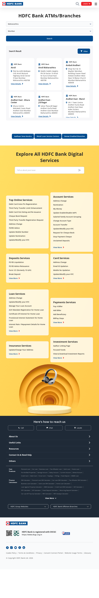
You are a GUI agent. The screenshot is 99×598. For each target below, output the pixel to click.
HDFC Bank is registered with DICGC (39, 532)
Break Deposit (15, 274)
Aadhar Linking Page (61, 346)
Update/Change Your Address (21, 350)
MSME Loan (75, 476)
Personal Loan (25, 469)
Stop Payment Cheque (62, 236)
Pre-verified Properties (28, 472)
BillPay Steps (58, 318)
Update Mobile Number (18, 232)
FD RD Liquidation (16, 262)
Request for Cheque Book (63, 233)
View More (57, 247)
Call (22, 428)
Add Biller (57, 310)
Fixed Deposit (65, 476)
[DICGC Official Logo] (17, 533)
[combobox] (49, 24)
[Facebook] (7, 547)
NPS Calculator (47, 494)
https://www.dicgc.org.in (32, 534)
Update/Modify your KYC (19, 240)
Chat (51, 428)
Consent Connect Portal (53, 553)
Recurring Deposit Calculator (69, 490)
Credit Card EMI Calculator (63, 487)
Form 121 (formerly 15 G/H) (20, 270)
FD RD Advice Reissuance (19, 266)
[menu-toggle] (96, 4)
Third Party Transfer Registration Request (26, 220)
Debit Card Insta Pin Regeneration (23, 204)
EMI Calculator (25, 480)
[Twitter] (19, 547)
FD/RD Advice (14, 228)
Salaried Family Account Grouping (67, 217)
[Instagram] (11, 547)
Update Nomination (17, 236)
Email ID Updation (60, 266)
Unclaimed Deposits (61, 240)
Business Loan (43, 469)
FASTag (57, 476)
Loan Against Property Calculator (31, 487)
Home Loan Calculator (63, 483)
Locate (79, 428)
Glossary (87, 553)
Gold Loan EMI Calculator (47, 483)
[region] (21, 74)
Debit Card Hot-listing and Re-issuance (25, 212)
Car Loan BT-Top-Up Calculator (31, 494)
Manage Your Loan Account (20, 306)
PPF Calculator (25, 490)
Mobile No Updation (61, 270)
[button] (84, 51)
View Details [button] (16, 84)
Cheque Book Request (18, 216)
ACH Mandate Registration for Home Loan (26, 310)
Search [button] (49, 38)
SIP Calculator (36, 490)
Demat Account (77, 472)
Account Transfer (60, 225)
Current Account (65, 472)
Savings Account (42, 472)
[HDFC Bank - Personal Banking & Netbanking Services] (17, 523)
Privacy (39, 553)
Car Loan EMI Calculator (59, 480)
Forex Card (42, 476)
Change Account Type (62, 221)
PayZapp (50, 476)
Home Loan (75, 469)
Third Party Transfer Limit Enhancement (25, 208)
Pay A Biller (58, 306)
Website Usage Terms (73, 553)
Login (85, 4)
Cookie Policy (11, 553)
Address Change (15, 224)
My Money (57, 209)
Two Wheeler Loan (56, 469)
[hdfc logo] (12, 4)
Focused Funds (59, 350)
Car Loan (35, 469)
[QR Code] (9, 533)
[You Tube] (15, 547)
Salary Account (54, 472)
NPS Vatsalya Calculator (60, 494)
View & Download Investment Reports (68, 354)
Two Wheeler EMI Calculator (78, 480)
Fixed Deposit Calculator (50, 490)
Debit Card (33, 476)
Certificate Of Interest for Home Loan (24, 314)
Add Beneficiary (59, 314)
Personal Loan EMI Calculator (41, 480)
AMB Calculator (48, 487)
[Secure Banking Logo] (66, 533)
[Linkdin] (23, 547)
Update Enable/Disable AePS (65, 213)
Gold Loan (67, 469)
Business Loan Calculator (29, 483)
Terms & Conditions (26, 553)
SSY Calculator (78, 487)
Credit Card (24, 476)
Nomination (58, 205)
